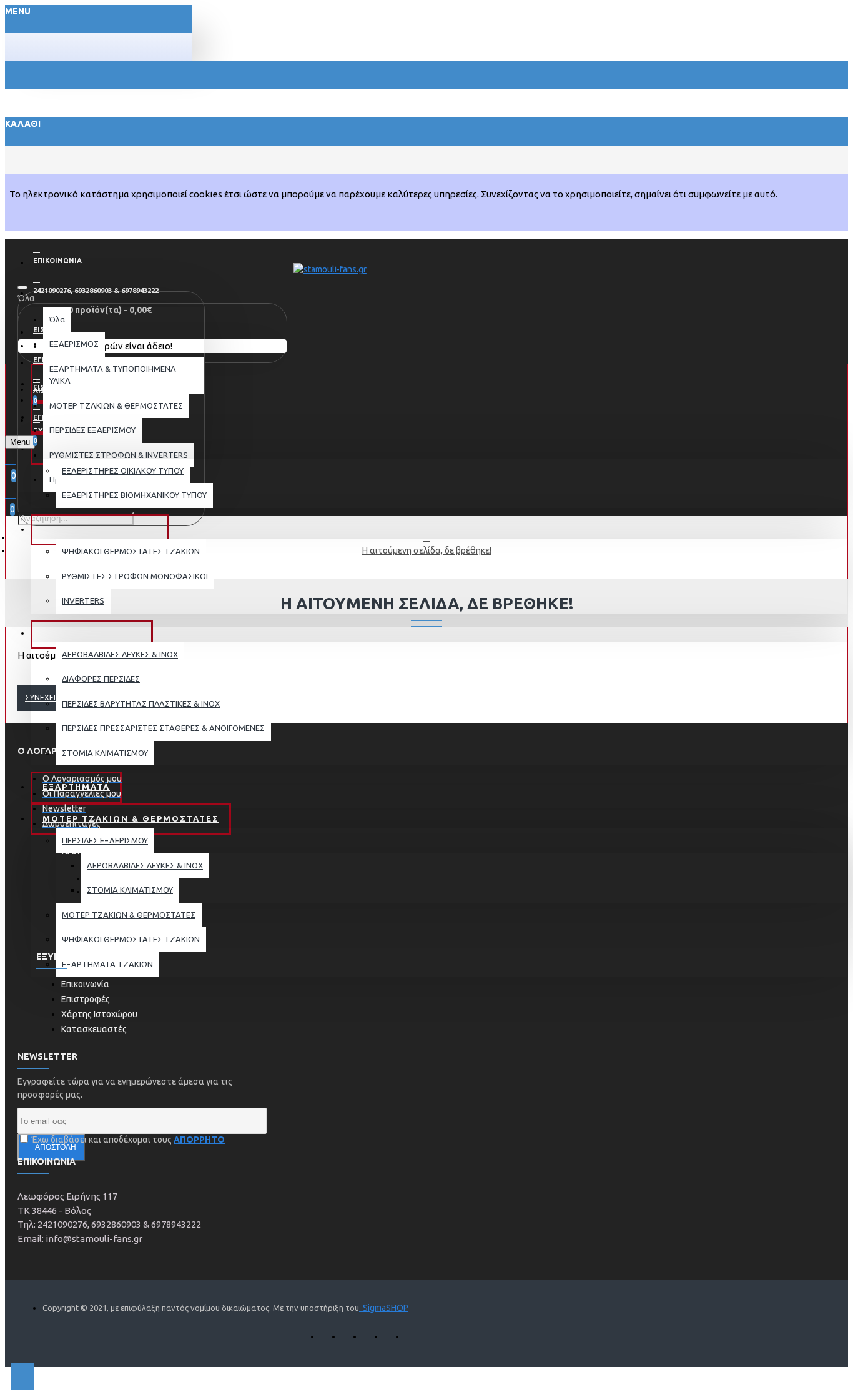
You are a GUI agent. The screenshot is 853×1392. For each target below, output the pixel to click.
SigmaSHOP (383, 1308)
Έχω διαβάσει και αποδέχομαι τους (127, 1140)
